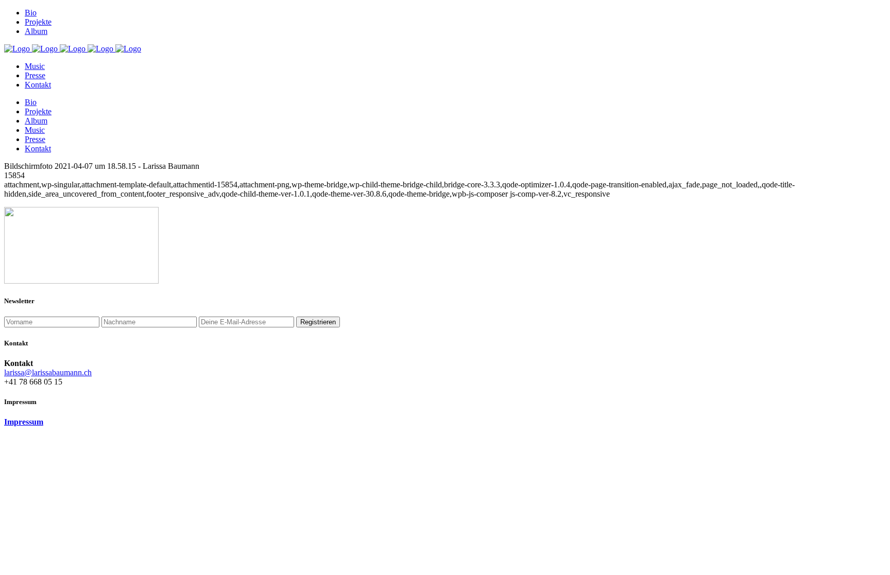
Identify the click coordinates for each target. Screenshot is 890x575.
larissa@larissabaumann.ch (48, 372)
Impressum (23, 421)
